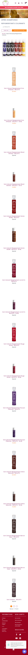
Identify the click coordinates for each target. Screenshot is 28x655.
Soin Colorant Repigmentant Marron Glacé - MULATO (14, 536)
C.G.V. (3, 626)
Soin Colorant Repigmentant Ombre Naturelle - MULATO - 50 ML (14, 504)
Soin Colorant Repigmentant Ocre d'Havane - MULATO (14, 88)
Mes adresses (18, 622)
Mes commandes (18, 620)
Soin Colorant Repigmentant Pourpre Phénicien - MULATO (14, 408)
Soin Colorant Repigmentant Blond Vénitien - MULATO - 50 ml (14, 184)
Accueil (3, 33)
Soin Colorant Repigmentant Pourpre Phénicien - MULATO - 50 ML (14, 440)
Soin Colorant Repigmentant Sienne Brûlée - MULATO (14, 216)
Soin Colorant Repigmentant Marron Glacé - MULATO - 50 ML (14, 568)
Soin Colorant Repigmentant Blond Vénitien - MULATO (14, 152)
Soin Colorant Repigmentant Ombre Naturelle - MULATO (14, 472)
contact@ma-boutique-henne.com (4, 630)
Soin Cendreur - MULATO (14, 599)
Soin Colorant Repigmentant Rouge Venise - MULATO (14, 344)
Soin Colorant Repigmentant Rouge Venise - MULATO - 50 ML (14, 376)
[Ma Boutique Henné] (5, 3)
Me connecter (17, 618)
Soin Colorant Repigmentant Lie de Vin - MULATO (14, 280)
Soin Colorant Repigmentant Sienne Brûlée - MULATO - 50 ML (14, 248)
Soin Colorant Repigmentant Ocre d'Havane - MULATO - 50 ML (14, 120)
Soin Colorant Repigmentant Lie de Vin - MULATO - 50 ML (14, 312)
